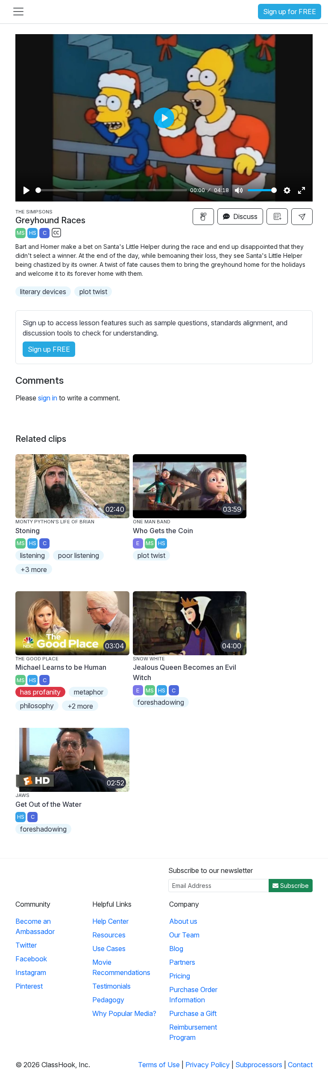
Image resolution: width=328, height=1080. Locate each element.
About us (183, 921)
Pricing (179, 976)
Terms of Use (159, 1064)
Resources (109, 935)
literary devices (43, 291)
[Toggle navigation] (18, 11)
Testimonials (111, 986)
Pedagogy (108, 999)
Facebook (31, 958)
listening (32, 555)
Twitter (26, 945)
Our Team (184, 935)
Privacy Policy (207, 1064)
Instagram (30, 972)
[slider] (111, 190)
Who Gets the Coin (163, 530)
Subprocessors (258, 1064)
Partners (182, 962)
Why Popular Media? (124, 1013)
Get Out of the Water (48, 804)
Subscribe (293, 885)
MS (21, 233)
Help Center (110, 921)
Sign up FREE (49, 349)
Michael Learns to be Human (60, 667)
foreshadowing (161, 702)
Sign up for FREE (289, 11)
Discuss (244, 216)
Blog (176, 948)
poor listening (78, 555)
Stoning (27, 530)
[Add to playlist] (277, 216)
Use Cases (109, 948)
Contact (300, 1064)
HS (32, 233)
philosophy (37, 705)
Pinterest (29, 986)
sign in (47, 398)
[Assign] (203, 216)
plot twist (93, 291)
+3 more (33, 569)
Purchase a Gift (193, 1013)
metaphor (88, 692)
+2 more (80, 706)
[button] (302, 216)
